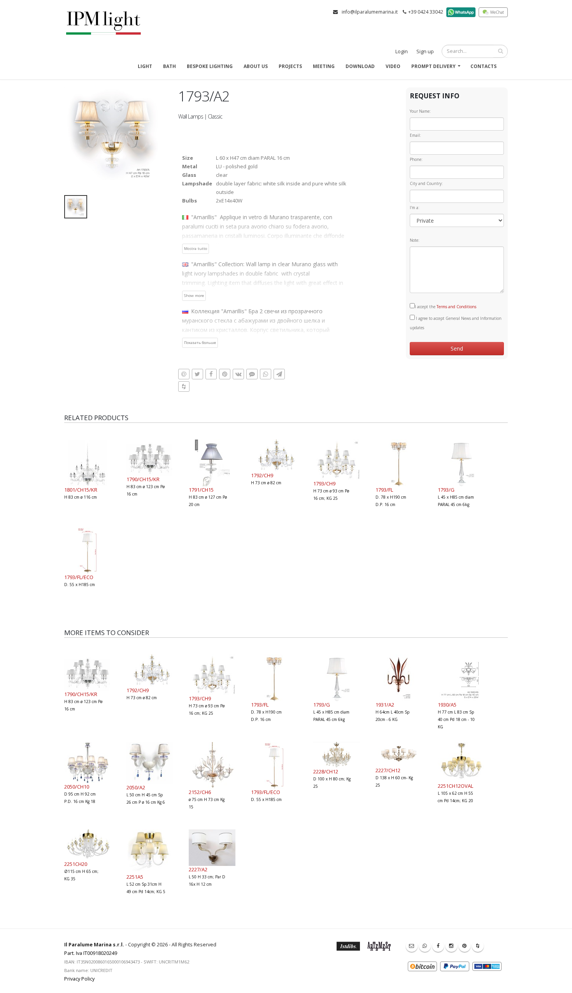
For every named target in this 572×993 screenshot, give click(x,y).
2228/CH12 (325, 771)
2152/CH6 (200, 792)
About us (256, 66)
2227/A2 (198, 869)
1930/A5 (447, 704)
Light (145, 66)
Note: (414, 240)
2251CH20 (75, 863)
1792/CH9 (262, 475)
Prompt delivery (433, 66)
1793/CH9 (324, 483)
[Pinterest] (464, 946)
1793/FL (384, 489)
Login (401, 51)
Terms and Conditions (456, 306)
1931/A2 (384, 704)
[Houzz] (478, 946)
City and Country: (426, 183)
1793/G (446, 489)
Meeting (324, 66)
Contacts (483, 66)
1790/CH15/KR (143, 479)
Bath (169, 66)
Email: (415, 135)
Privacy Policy (79, 979)
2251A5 (134, 876)
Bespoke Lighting (210, 66)
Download (360, 66)
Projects (290, 66)
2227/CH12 (387, 770)
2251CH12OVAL (455, 785)
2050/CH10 (76, 786)
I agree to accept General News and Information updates (456, 323)
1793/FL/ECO (78, 577)
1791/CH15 (201, 489)
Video (393, 66)
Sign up (425, 51)
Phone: (416, 159)
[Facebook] (438, 946)
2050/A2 (135, 787)
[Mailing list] (412, 946)
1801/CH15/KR (80, 489)
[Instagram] (451, 946)
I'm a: (414, 207)
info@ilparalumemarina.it (370, 12)
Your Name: (420, 111)
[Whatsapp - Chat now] (425, 946)
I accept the (445, 306)
